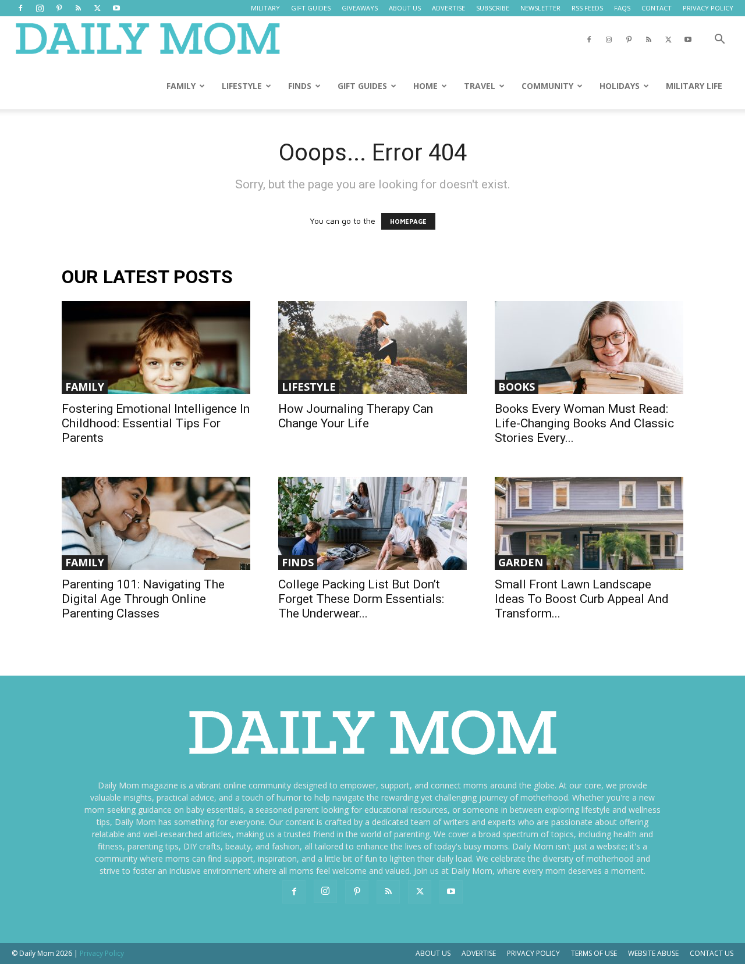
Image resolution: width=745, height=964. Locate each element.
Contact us (711, 953)
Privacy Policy (533, 953)
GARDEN (520, 562)
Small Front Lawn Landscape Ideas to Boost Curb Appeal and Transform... (582, 598)
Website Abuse (653, 953)
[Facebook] (20, 8)
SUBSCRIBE (492, 7)
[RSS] (78, 8)
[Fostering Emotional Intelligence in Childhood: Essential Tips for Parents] (156, 347)
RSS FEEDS (587, 7)
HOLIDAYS (619, 85)
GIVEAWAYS (360, 7)
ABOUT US (405, 7)
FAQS (622, 7)
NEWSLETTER (540, 7)
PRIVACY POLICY (708, 7)
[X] (97, 8)
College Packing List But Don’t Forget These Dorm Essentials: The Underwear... (361, 598)
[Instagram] (39, 8)
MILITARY (265, 7)
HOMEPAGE (408, 221)
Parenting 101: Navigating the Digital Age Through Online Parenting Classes (143, 598)
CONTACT (656, 7)
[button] (719, 40)
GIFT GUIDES (311, 7)
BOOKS (516, 387)
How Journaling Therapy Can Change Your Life (355, 416)
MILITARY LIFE (694, 85)
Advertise (479, 953)
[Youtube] (116, 8)
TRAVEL (479, 85)
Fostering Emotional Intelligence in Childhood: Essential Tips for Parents (156, 423)
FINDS (299, 85)
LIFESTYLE (242, 85)
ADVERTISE (448, 7)
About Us (433, 953)
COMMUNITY (547, 85)
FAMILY (181, 85)
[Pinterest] (59, 8)
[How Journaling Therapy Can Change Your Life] (372, 347)
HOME (425, 85)
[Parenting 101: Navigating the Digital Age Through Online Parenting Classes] (156, 523)
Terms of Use (594, 953)
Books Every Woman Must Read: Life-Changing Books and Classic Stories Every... (584, 423)
